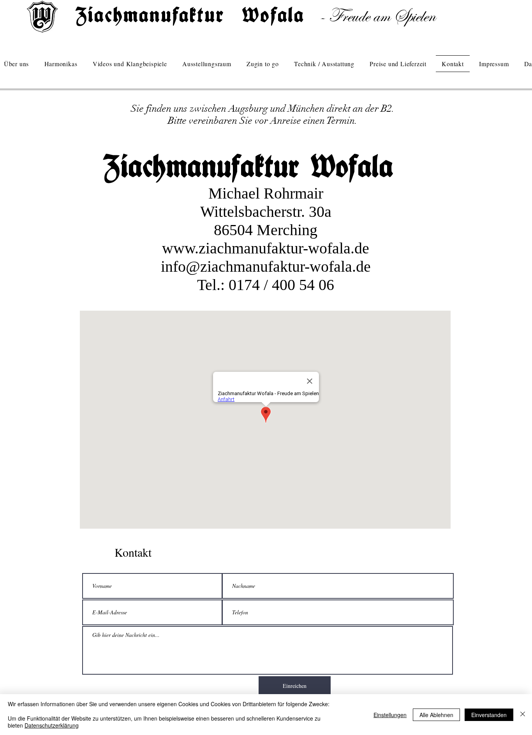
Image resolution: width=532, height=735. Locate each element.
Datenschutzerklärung (52, 725)
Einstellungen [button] (390, 715)
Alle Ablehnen (436, 715)
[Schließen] (522, 714)
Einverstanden (489, 715)
